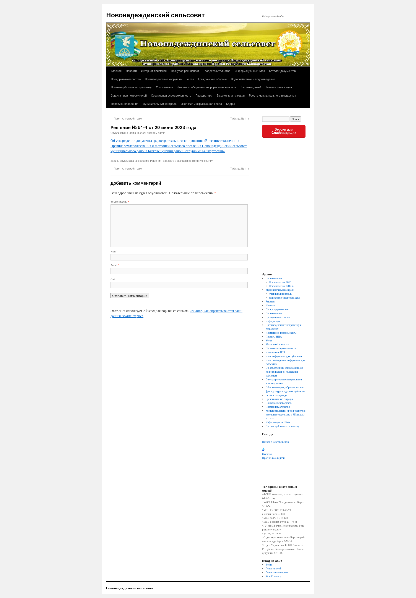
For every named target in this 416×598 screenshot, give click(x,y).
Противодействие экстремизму (131, 87)
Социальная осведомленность (171, 95)
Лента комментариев (277, 572)
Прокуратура (203, 95)
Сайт (113, 279)
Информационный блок (250, 71)
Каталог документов (282, 71)
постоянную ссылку (200, 160)
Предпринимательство (126, 79)
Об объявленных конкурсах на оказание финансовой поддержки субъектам (285, 371)
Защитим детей (251, 87)
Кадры (230, 104)
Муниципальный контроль (160, 104)
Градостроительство (216, 71)
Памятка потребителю (126, 118)
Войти (269, 564)
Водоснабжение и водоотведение (253, 79)
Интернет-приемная (154, 71)
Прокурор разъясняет (185, 71)
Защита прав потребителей (129, 95)
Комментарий (119, 202)
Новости (131, 71)
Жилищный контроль (280, 293)
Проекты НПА (274, 336)
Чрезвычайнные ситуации (279, 399)
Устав (190, 79)
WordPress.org (273, 576)
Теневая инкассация (278, 87)
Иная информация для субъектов (284, 356)
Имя (113, 251)
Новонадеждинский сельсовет (155, 14)
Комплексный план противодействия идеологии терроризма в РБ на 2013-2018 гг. (286, 414)
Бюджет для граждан (230, 95)
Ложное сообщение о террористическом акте (206, 87)
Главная (116, 71)
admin (161, 132)
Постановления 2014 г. (281, 286)
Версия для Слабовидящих (283, 131)
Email (114, 265)
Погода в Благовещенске (275, 441)
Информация (273, 321)
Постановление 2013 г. (281, 282)
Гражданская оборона (212, 79)
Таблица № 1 (239, 118)
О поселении (164, 87)
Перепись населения (124, 104)
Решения (155, 160)
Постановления (274, 278)
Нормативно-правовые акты (284, 297)
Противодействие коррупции (163, 79)
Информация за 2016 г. (278, 422)
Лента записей (273, 568)
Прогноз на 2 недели (273, 457)
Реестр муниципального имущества (272, 95)
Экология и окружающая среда (201, 104)
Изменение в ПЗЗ (275, 352)
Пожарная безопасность (278, 402)
